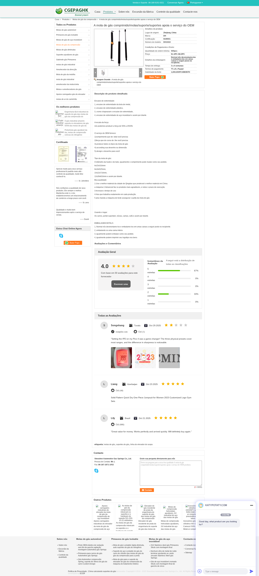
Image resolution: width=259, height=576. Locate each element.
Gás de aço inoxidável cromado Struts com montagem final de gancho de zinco (164, 564)
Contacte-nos (190, 12)
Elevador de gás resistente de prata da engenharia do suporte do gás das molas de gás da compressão (147, 526)
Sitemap (188, 553)
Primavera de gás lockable (67, 35)
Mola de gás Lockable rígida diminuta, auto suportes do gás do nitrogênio (128, 546)
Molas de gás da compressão (85, 19)
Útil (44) (119, 390)
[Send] (251, 571)
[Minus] (251, 505)
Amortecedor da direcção (66, 69)
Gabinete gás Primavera (66, 60)
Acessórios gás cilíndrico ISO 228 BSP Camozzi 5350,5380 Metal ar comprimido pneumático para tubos (192, 526)
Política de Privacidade (77, 571)
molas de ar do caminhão (66, 99)
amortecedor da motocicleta (67, 84)
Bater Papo (154, 77)
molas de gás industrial (65, 65)
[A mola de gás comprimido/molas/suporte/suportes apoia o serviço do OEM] (119, 47)
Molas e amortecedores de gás (68, 89)
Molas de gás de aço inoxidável (69, 40)
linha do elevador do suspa (141, 444)
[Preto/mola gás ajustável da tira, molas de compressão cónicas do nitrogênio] (60, 132)
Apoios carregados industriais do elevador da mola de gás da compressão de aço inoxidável (103, 526)
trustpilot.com (122, 332)
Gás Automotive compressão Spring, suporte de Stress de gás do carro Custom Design (92, 561)
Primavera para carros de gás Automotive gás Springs (90, 554)
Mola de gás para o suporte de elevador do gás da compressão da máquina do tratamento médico (127, 561)
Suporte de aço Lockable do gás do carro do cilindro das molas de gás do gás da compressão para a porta (128, 553)
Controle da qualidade (168, 12)
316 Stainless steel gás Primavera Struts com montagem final (165, 546)
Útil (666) (120, 424)
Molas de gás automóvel (66, 30)
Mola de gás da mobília (65, 74)
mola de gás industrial (65, 79)
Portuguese (195, 2)
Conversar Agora (175, 2)
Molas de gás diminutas (66, 50)
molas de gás (109, 444)
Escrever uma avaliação (121, 285)
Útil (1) (141, 332)
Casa (97, 12)
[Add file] (200, 571)
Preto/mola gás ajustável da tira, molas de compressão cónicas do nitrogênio (76, 132)
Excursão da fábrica (142, 12)
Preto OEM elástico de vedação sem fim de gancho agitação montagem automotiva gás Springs (92, 547)
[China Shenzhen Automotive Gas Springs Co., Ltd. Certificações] (64, 154)
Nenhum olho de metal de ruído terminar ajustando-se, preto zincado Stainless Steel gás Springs (164, 554)
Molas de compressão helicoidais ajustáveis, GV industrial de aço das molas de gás (170, 525)
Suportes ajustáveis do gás (67, 55)
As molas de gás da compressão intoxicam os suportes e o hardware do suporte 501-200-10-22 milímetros (125, 529)
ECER (82, 573)
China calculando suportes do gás (102, 571)
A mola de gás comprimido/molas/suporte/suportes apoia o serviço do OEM (119, 82)
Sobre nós (123, 12)
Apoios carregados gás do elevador (70, 94)
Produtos (108, 12)
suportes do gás (122, 444)
